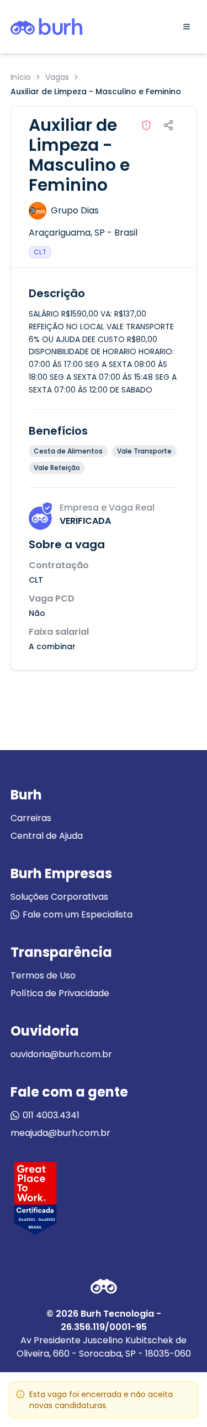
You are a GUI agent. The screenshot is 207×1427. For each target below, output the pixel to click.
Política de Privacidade (59, 993)
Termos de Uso (43, 975)
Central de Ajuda (46, 835)
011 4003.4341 (51, 1115)
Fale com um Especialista (77, 914)
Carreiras (30, 818)
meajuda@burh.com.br (60, 1133)
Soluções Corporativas (59, 896)
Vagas (57, 77)
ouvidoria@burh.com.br (61, 1054)
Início (20, 77)
